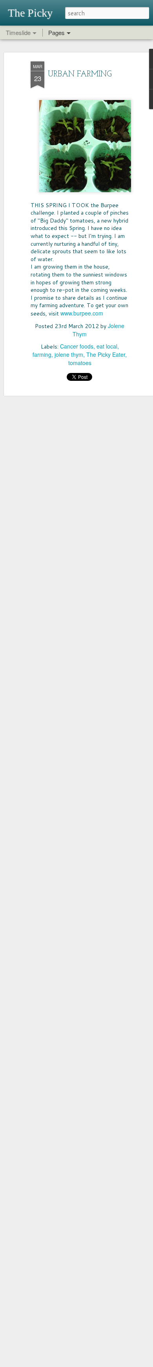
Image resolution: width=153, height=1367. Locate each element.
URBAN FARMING (80, 74)
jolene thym (69, 354)
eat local (107, 346)
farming (42, 354)
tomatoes (79, 363)
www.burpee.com (81, 313)
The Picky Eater (105, 354)
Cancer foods (76, 346)
